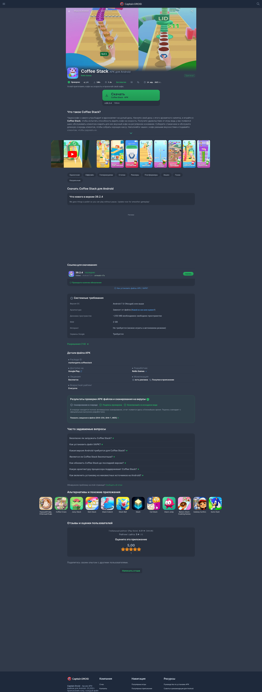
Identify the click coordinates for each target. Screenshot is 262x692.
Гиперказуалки (106, 175)
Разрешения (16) (76, 344)
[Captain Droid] (80, 679)
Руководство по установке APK (176, 684)
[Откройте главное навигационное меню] (4, 4)
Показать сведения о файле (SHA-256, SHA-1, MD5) (93, 418)
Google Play (74, 371)
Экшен (166, 175)
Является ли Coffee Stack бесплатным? (91, 456)
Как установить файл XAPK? (85, 444)
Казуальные (75, 180)
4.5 (86, 82)
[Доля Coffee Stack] (192, 11)
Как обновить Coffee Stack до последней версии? (96, 463)
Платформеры (151, 175)
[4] (135, 549)
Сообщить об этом (114, 485)
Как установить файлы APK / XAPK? (132, 288)
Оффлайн (89, 175)
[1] (123, 549)
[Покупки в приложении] (138, 82)
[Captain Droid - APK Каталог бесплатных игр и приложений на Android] (131, 4)
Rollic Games (86, 75)
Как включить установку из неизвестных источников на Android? (105, 475)
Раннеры (135, 175)
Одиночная (75, 175)
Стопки (122, 175)
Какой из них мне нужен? (143, 310)
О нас (101, 684)
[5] (139, 549)
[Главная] (69, 10)
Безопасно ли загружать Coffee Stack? (90, 438)
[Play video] (72, 154)
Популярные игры (139, 684)
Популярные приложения (142, 688)
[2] (127, 549)
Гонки (177, 175)
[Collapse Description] (131, 131)
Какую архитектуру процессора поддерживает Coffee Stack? (103, 469)
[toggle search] (258, 4)
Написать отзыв (131, 570)
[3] (131, 549)
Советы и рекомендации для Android (178, 688)
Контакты (103, 688)
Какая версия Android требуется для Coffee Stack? (97, 450)
